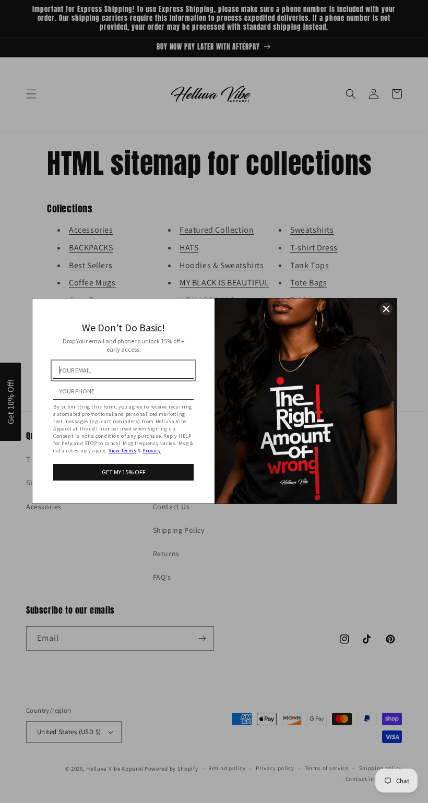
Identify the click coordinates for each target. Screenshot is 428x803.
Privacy (151, 450)
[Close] (386, 309)
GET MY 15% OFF (124, 472)
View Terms (122, 450)
